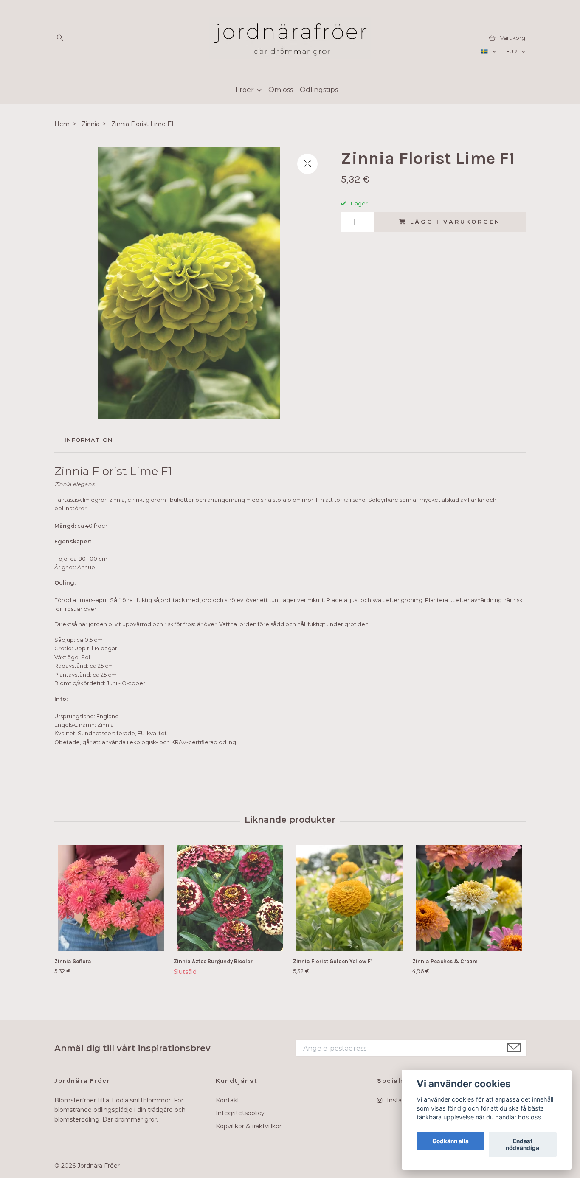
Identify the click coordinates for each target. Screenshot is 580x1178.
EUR (512, 51)
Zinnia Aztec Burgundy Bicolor (213, 961)
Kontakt (227, 1100)
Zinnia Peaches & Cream (445, 961)
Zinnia (90, 124)
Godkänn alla (450, 1141)
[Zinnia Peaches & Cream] (468, 898)
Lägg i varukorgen (455, 222)
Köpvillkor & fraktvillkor (249, 1126)
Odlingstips (319, 90)
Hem (62, 124)
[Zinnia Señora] (110, 898)
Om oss (280, 90)
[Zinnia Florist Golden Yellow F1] (349, 898)
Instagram (401, 1100)
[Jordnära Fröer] (290, 38)
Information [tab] (89, 440)
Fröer (244, 90)
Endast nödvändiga (522, 1144)
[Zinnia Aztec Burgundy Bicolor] (230, 898)
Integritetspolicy (240, 1113)
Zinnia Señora (72, 961)
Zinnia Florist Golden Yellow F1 (333, 961)
